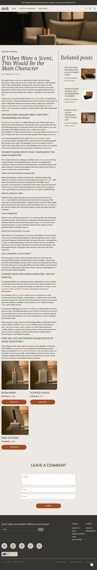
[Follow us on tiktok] (30, 546)
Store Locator (78, 534)
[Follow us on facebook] (22, 546)
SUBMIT (48, 506)
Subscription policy (76, 562)
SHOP (14, 9)
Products (89, 524)
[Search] (86, 8)
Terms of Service (18, 562)
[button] (6, 396)
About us (75, 528)
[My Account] (94, 8)
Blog (74, 531)
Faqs (74, 537)
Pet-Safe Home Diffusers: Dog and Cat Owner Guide (72, 71)
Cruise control (10, 51)
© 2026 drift (6, 562)
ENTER (41, 529)
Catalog (89, 528)
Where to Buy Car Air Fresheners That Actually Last (71, 115)
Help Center (77, 540)
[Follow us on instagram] (13, 546)
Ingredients (90, 531)
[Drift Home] (5, 8)
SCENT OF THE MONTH (27, 9)
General (74, 524)
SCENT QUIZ (42, 9)
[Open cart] (90, 8)
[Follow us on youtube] (39, 546)
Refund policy (61, 562)
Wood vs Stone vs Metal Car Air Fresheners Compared (72, 92)
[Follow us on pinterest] (4, 546)
